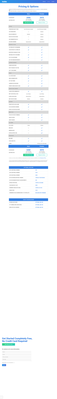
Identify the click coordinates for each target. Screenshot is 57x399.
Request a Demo (41, 22)
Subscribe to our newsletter (7, 362)
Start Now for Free (28, 22)
